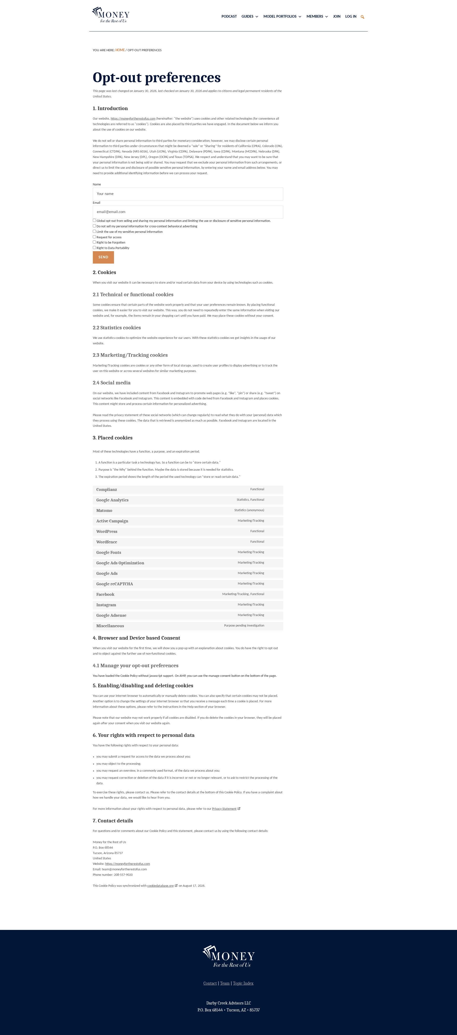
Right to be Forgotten (110, 243)
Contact (210, 983)
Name (97, 184)
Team (225, 983)
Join (337, 17)
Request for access (108, 237)
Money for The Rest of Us (109, 14)
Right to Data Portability (112, 248)
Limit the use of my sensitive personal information (129, 232)
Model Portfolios (280, 17)
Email (96, 203)
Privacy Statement (224, 809)
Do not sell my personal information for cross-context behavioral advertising (146, 226)
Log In (351, 17)
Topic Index (243, 983)
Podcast (229, 17)
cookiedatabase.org (160, 886)
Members (315, 17)
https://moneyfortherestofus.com (133, 119)
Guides (247, 17)
